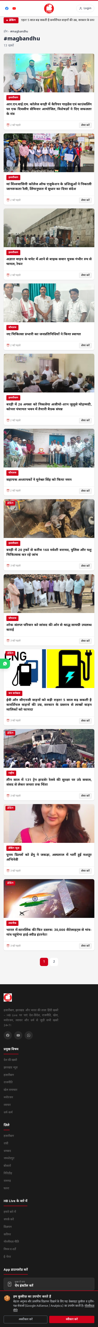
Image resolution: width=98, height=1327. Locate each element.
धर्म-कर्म (8, 1112)
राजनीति (8, 1082)
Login (87, 8)
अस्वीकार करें (26, 1319)
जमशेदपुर (9, 1158)
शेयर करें (85, 125)
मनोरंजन (8, 1097)
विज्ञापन (8, 1227)
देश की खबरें (10, 1060)
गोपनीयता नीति (11, 1242)
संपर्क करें (9, 1219)
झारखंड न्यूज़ (11, 1068)
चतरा (6, 1188)
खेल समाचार (10, 1090)
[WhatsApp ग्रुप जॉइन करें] (5, 664)
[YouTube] (14, 8)
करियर (7, 1234)
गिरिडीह (8, 1173)
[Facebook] (7, 8)
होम (6, 32)
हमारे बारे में (10, 1212)
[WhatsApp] (29, 1035)
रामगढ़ (7, 1181)
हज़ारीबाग (9, 1075)
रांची (6, 1143)
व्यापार (7, 1105)
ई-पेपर (7, 1257)
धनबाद (7, 1151)
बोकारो (7, 1166)
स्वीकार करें (72, 1319)
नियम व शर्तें (10, 1249)
